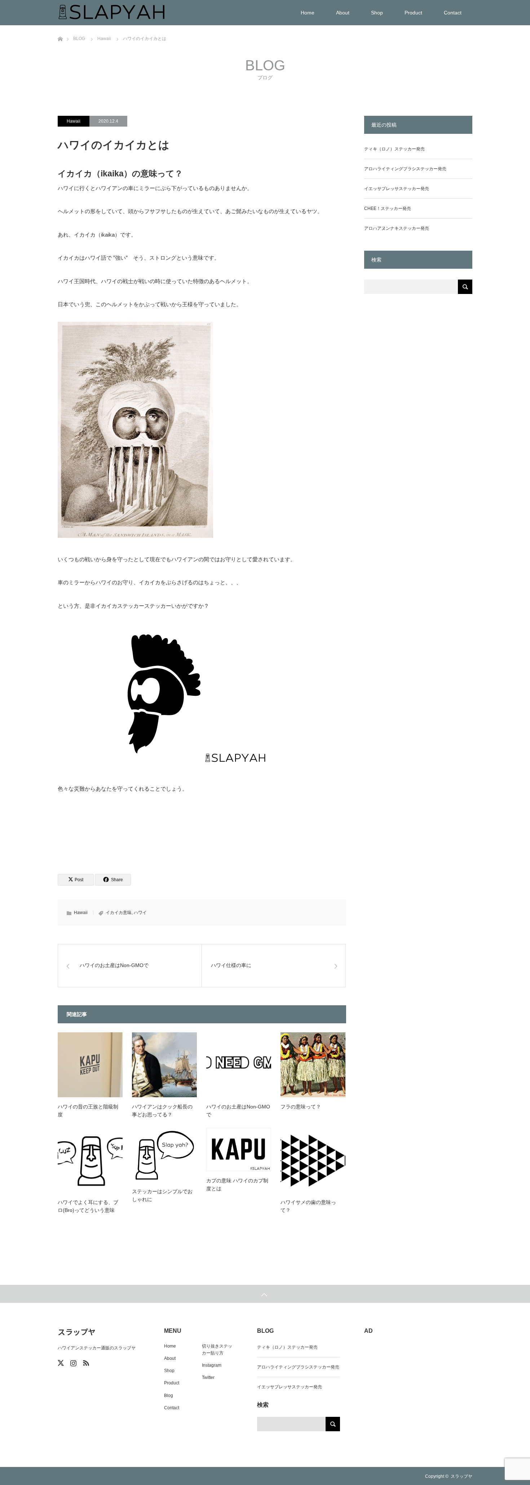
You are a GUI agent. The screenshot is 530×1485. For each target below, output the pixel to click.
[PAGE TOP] (265, 1294)
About (342, 13)
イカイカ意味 (119, 912)
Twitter (208, 1377)
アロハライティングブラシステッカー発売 (405, 168)
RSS (85, 1361)
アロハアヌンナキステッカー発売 (396, 228)
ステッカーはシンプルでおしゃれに (162, 1195)
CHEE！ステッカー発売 (387, 208)
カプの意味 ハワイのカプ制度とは (237, 1184)
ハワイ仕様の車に (231, 965)
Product (413, 13)
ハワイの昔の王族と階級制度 (88, 1110)
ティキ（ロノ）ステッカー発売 (394, 148)
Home (307, 13)
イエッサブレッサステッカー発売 (396, 188)
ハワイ (140, 912)
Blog (168, 1395)
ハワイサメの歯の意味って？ (308, 1206)
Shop (377, 13)
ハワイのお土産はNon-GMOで (114, 965)
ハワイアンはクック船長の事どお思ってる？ (162, 1110)
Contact (452, 13)
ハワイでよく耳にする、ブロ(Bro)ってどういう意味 (88, 1206)
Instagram (211, 1365)
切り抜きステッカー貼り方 (217, 1350)
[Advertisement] (418, 429)
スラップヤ (77, 1332)
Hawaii (73, 121)
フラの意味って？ (301, 1107)
